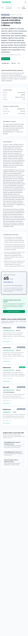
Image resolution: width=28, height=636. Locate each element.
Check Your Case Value (13, 311)
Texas (19, 7)
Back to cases (5, 58)
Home (2, 7)
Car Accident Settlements (9, 7)
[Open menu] (25, 2)
